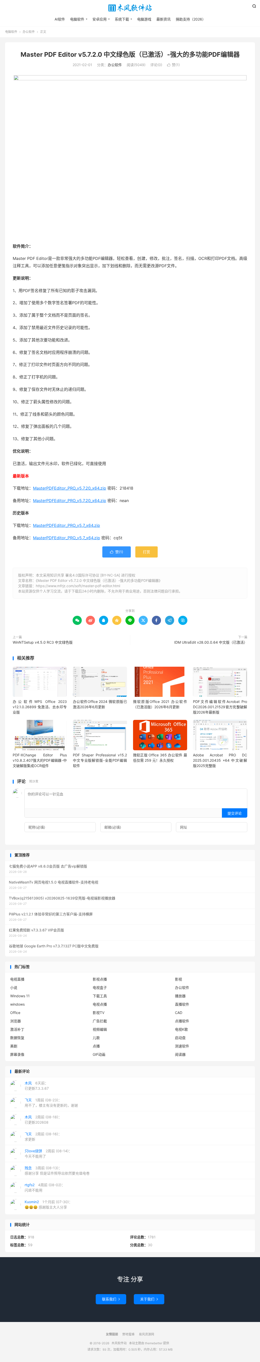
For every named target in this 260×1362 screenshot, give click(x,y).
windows (17, 1004)
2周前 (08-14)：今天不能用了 (48, 1153)
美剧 (13, 1046)
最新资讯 (163, 19)
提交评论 (235, 813)
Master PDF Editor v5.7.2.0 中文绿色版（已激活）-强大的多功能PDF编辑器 (130, 54)
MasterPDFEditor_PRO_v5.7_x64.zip (66, 525)
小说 (13, 987)
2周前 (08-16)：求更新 (43, 1136)
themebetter (153, 1343)
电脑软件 (77, 19)
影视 (178, 979)
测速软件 (182, 1046)
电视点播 (100, 1004)
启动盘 (180, 1037)
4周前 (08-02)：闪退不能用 (45, 1187)
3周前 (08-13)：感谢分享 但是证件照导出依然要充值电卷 (57, 1170)
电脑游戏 (144, 19)
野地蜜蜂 (128, 1334)
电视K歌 (181, 1029)
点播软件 (182, 1021)
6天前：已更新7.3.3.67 (37, 1085)
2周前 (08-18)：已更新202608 (43, 1119)
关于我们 (149, 1299)
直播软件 (182, 1004)
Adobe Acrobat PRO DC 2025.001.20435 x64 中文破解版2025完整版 (220, 760)
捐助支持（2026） (191, 19)
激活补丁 (17, 1029)
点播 (96, 1046)
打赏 (146, 552)
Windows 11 (20, 996)
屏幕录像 (17, 1054)
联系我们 (111, 1299)
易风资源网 (146, 1334)
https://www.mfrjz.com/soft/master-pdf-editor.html (78, 586)
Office (15, 1012)
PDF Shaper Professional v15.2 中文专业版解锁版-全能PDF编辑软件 (100, 760)
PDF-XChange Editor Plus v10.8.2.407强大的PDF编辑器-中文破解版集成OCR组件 (40, 760)
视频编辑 (100, 1029)
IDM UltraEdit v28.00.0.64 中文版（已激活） (210, 642)
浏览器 (15, 1021)
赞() (173, 65)
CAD (178, 1012)
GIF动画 (99, 1054)
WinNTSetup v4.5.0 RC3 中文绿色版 (43, 642)
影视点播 (100, 979)
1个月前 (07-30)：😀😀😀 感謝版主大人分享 (48, 1204)
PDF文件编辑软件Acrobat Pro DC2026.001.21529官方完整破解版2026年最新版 (220, 706)
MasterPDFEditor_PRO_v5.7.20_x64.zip (69, 488)
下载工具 (100, 996)
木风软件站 (130, 8)
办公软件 (29, 32)
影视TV (98, 1012)
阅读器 (180, 1054)
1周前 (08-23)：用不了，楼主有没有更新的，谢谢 (51, 1102)
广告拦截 (100, 1021)
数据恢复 (17, 1037)
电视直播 (17, 979)
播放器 (180, 996)
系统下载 (122, 19)
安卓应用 (99, 19)
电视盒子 (100, 987)
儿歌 (96, 1037)
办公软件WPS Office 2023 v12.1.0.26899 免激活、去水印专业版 (40, 706)
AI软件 (60, 19)
